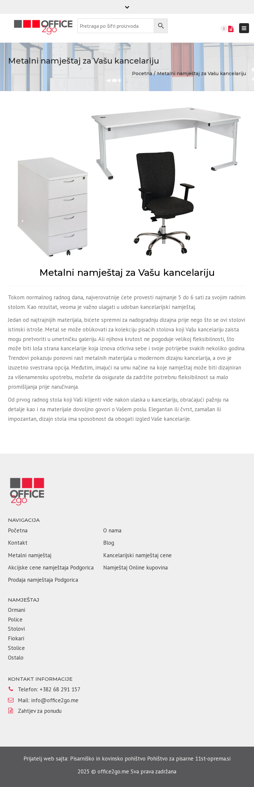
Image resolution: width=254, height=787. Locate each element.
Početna (17, 530)
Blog (108, 542)
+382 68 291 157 (60, 689)
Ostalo (15, 657)
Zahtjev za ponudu (40, 710)
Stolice (16, 648)
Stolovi (16, 628)
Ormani (17, 610)
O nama (112, 530)
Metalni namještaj (29, 555)
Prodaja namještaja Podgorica (43, 579)
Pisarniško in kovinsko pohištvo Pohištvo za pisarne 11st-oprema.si (150, 758)
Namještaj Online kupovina (135, 567)
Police (15, 619)
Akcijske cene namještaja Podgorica (51, 567)
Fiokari (16, 638)
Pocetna (142, 73)
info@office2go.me (54, 700)
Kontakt (17, 542)
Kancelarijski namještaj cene (137, 555)
